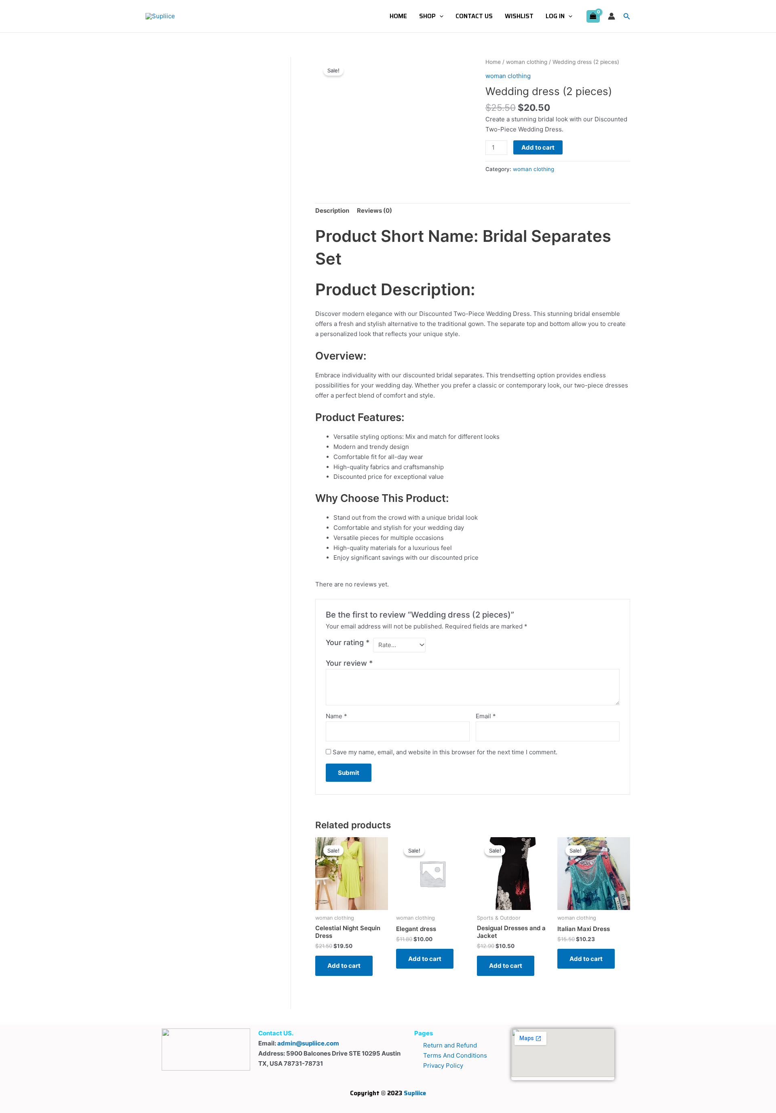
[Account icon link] (611, 16)
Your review (349, 663)
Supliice (415, 1093)
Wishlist (519, 16)
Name (336, 716)
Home (398, 16)
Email (486, 716)
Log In (555, 16)
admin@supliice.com (308, 1043)
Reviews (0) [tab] (374, 210)
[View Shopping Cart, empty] (593, 16)
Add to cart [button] (344, 965)
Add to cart (538, 147)
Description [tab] (332, 210)
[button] (439, 16)
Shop (427, 16)
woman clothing (526, 62)
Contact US (474, 16)
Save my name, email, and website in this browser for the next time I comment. (445, 752)
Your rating (347, 642)
